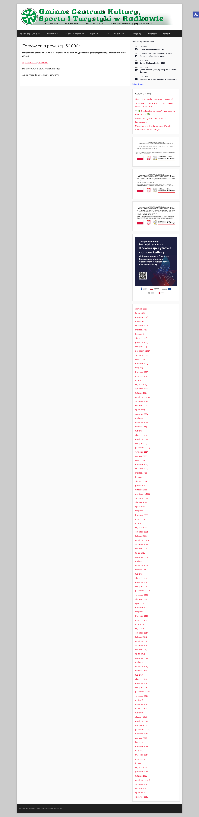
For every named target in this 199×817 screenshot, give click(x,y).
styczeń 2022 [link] (141, 527)
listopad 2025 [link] (141, 346)
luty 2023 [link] (139, 477)
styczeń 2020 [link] (141, 628)
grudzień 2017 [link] (141, 721)
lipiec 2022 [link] (140, 506)
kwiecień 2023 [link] (141, 469)
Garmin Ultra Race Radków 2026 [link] (152, 56)
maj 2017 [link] (139, 750)
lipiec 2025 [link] (140, 359)
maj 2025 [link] (139, 368)
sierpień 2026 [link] (141, 309)
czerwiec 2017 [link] (141, 746)
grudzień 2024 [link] (141, 389)
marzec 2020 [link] (141, 620)
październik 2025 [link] (142, 351)
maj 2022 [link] (139, 511)
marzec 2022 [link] (141, 519)
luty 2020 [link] (139, 624)
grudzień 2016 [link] (141, 771)
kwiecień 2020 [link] (141, 616)
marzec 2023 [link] (141, 473)
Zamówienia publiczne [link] (115, 33)
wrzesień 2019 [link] (141, 645)
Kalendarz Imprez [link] (73, 33)
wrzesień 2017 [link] (141, 734)
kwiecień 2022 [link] (141, 515)
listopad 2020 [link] (141, 586)
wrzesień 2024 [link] (141, 401)
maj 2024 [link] (139, 418)
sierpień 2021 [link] (141, 548)
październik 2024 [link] (142, 397)
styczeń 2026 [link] (141, 338)
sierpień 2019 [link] (141, 649)
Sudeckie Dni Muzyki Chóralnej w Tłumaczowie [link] (158, 79)
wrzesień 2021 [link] (141, 544)
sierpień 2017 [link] (141, 738)
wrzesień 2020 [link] (141, 595)
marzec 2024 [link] (141, 426)
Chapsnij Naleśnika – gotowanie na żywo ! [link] (154, 99)
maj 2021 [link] (139, 561)
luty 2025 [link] (139, 380)
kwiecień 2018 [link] (141, 704)
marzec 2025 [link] (141, 376)
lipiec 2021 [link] (140, 553)
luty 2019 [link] (139, 675)
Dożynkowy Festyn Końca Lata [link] (152, 49)
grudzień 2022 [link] (141, 485)
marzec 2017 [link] (140, 759)
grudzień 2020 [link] (141, 582)
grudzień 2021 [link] (141, 532)
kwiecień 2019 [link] (141, 666)
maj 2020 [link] (139, 612)
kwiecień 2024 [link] (141, 422)
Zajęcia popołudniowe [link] (30, 33)
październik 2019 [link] (142, 641)
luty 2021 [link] (139, 574)
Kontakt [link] (166, 33)
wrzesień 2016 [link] (141, 784)
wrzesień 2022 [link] (141, 498)
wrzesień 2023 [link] (141, 452)
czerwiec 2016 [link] (141, 797)
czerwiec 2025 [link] (141, 363)
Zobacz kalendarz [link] (138, 84)
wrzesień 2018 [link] (141, 696)
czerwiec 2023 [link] (141, 464)
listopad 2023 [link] (141, 443)
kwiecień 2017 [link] (141, 755)
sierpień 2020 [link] (141, 599)
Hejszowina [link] (52, 33)
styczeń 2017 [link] (141, 767)
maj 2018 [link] (139, 700)
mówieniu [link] (43, 62)
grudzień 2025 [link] (141, 342)
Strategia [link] (152, 33)
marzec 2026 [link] (141, 330)
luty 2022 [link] (139, 523)
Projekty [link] (137, 33)
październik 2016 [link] (142, 780)
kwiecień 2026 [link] (141, 325)
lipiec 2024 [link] (140, 410)
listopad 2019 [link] (141, 637)
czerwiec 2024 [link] (141, 414)
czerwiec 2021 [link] (141, 557)
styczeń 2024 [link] (141, 435)
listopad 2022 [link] (141, 490)
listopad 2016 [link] (141, 776)
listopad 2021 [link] (141, 536)
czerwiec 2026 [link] (141, 317)
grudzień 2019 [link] (141, 633)
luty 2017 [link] (139, 763)
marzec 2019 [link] (141, 670)
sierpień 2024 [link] (141, 405)
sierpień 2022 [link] (141, 502)
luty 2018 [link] (139, 713)
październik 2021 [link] (142, 540)
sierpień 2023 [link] (141, 456)
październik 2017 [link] (142, 729)
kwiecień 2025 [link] (141, 372)
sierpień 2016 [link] (141, 788)
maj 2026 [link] (139, 321)
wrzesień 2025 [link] (141, 355)
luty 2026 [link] (139, 334)
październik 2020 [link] (142, 591)
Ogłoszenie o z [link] (29, 62)
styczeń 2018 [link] (141, 717)
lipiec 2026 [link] (140, 313)
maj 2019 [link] (139, 662)
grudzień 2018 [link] (141, 683)
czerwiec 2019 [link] (141, 658)
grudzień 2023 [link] (141, 439)
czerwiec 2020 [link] (141, 607)
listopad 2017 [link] (141, 725)
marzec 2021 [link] (140, 570)
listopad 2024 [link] (141, 393)
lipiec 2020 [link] (140, 603)
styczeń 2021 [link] (141, 578)
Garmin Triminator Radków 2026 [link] (152, 63)
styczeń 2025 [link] (141, 384)
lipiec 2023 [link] (140, 460)
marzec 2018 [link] (141, 708)
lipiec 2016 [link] (140, 793)
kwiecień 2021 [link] (141, 565)
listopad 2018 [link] (141, 687)
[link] (196, 15)
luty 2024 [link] (139, 431)
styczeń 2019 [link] (141, 679)
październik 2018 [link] (142, 692)
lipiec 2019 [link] (140, 654)
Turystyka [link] (93, 33)
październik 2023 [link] (142, 447)
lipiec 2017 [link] (140, 742)
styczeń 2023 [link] (141, 481)
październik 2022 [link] (142, 494)
